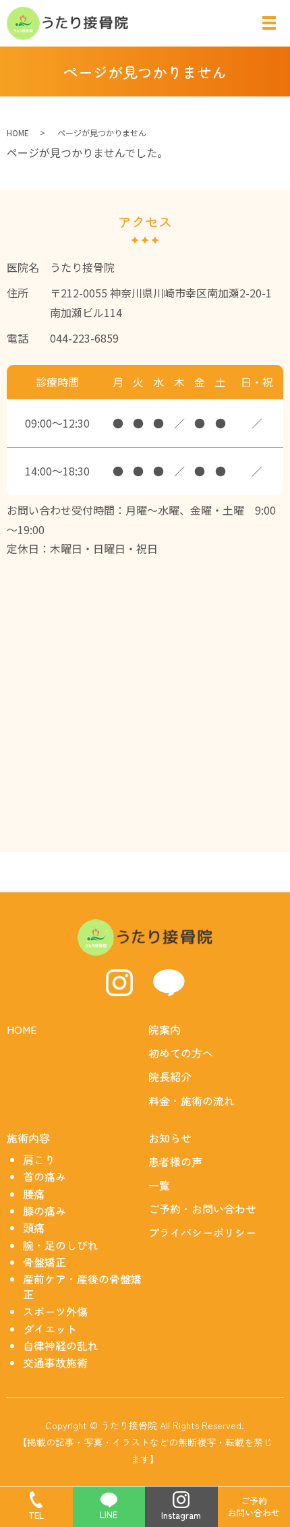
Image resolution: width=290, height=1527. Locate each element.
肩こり (39, 1159)
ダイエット (50, 1328)
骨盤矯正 (44, 1262)
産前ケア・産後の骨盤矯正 (82, 1286)
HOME (18, 132)
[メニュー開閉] (269, 23)
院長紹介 (170, 1076)
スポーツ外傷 (55, 1311)
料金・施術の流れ (191, 1101)
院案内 (164, 1029)
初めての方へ (180, 1053)
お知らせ (170, 1138)
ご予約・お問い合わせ (202, 1209)
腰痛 (34, 1193)
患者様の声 (175, 1161)
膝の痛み (44, 1210)
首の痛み (44, 1176)
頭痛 (34, 1227)
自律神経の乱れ (60, 1345)
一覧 (159, 1185)
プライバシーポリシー (202, 1232)
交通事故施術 (55, 1362)
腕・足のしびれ (60, 1245)
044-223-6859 (84, 338)
